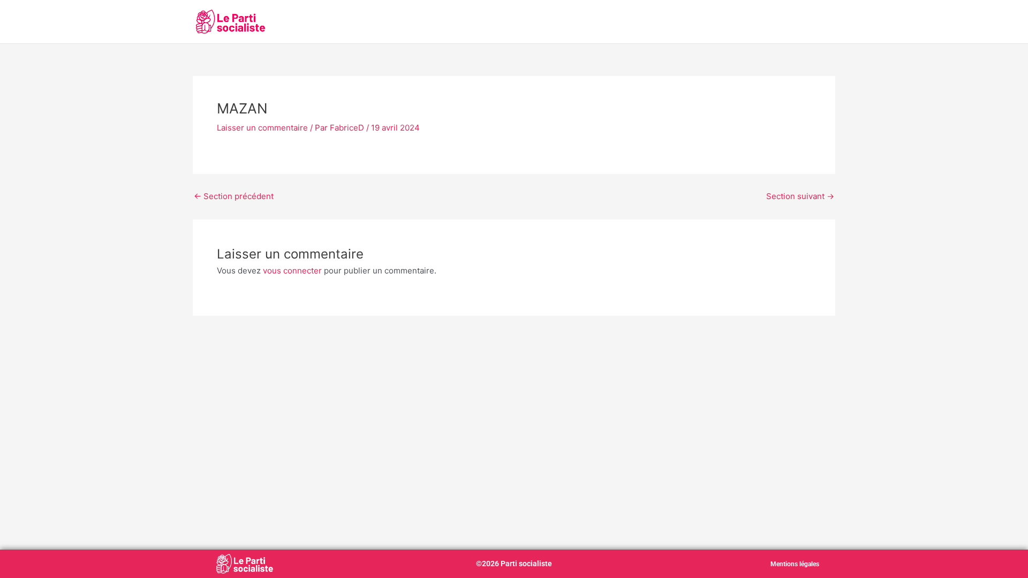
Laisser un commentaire (262, 128)
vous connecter (292, 270)
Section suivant (800, 196)
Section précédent (234, 196)
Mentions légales (794, 564)
